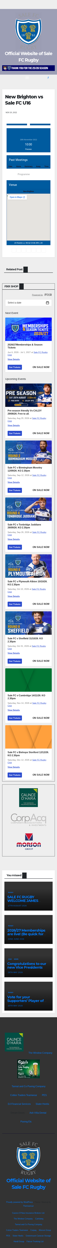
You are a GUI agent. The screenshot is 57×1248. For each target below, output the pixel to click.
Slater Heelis (42, 1104)
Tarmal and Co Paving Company (28, 1086)
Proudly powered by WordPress (19, 1202)
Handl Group (19, 1241)
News (16, 959)
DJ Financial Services (19, 1104)
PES (44, 1095)
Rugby (10, 892)
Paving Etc (26, 1121)
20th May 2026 (15, 1006)
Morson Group (45, 1230)
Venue (11, 174)
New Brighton (28, 191)
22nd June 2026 (16, 939)
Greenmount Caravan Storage (38, 1236)
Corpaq (33, 1230)
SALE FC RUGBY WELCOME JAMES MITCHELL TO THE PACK (28, 900)
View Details (14, 359)
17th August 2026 (17, 906)
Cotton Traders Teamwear (23, 1095)
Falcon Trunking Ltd (35, 1241)
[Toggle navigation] (27, 78)
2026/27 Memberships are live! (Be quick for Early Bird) (26, 934)
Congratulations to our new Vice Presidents (26, 965)
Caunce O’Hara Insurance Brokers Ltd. (28, 1213)
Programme (24, 174)
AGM (10, 959)
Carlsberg (39, 1219)
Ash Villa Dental (38, 1113)
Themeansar (28, 1206)
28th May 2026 (15, 972)
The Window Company (40, 1053)
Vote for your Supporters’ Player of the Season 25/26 (25, 1001)
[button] (48, 77)
